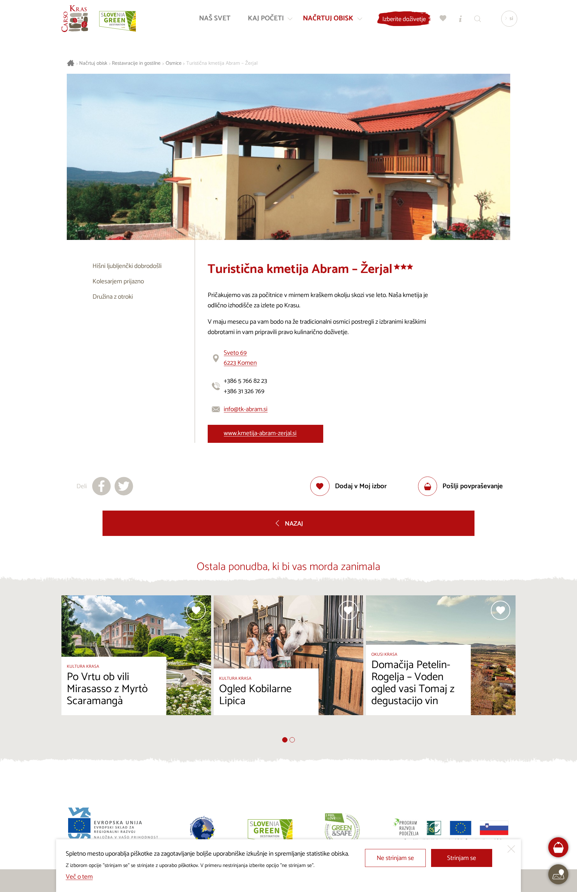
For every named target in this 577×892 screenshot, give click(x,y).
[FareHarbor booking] (558, 847)
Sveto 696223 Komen (240, 358)
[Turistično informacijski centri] (460, 18)
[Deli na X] (124, 486)
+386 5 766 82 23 (245, 381)
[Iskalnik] (478, 18)
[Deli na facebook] (101, 486)
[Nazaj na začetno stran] (74, 18)
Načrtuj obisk (93, 63)
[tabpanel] (136, 666)
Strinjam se (461, 858)
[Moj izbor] (443, 18)
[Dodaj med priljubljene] (196, 610)
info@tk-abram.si (245, 409)
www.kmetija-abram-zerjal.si (260, 433)
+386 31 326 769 (244, 391)
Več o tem (79, 877)
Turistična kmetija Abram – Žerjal (221, 63)
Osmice (174, 63)
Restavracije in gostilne (136, 63)
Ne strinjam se (395, 858)
